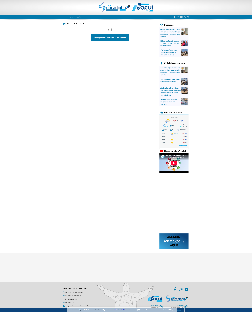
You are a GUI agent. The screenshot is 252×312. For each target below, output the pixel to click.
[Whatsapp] (185, 17)
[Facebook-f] (174, 17)
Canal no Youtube (75, 17)
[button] (63, 17)
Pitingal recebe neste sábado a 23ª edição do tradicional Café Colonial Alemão (169, 43)
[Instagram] (178, 17)
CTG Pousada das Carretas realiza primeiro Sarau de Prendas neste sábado (168, 52)
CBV (64, 51)
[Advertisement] (174, 203)
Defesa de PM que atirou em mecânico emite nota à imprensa (169, 102)
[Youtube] (181, 17)
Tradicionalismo (102, 51)
